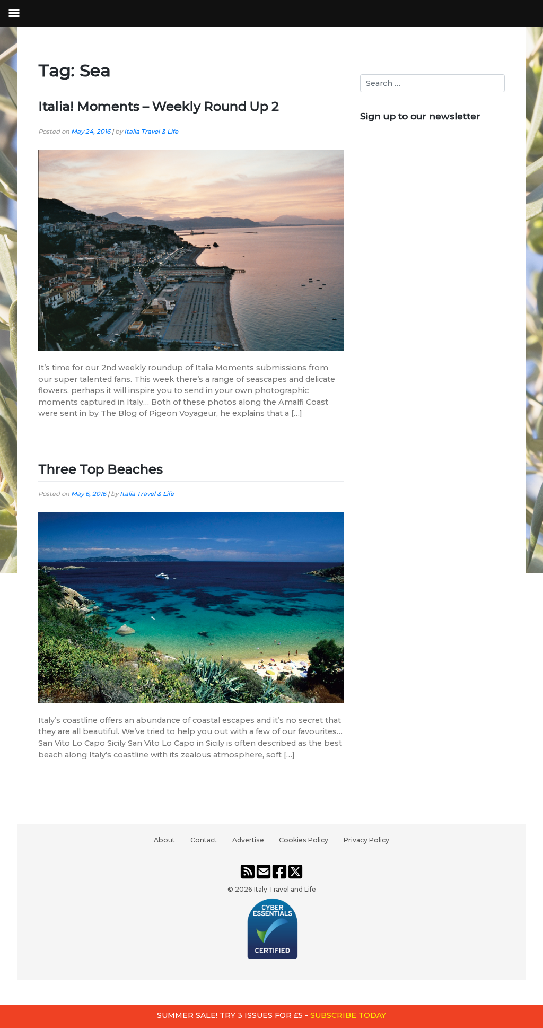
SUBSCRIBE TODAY (348, 1015)
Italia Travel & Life (151, 131)
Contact (203, 840)
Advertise (248, 840)
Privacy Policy (366, 840)
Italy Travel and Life (285, 889)
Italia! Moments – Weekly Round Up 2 (158, 106)
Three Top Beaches (100, 469)
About (164, 840)
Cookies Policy (303, 840)
